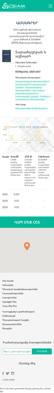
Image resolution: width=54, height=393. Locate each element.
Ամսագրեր (7, 284)
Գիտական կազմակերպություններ (20, 289)
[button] (27, 246)
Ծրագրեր (7, 328)
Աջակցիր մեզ (9, 301)
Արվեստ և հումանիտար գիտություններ (33, 98)
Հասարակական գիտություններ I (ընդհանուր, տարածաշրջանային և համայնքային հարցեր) (30, 92)
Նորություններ (9, 297)
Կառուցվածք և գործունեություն (18, 311)
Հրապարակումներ (12, 324)
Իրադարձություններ (12, 293)
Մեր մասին (8, 280)
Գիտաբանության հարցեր (15, 319)
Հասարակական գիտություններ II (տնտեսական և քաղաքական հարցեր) (32, 84)
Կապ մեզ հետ (9, 305)
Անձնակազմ (8, 315)
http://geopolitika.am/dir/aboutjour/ (31, 108)
